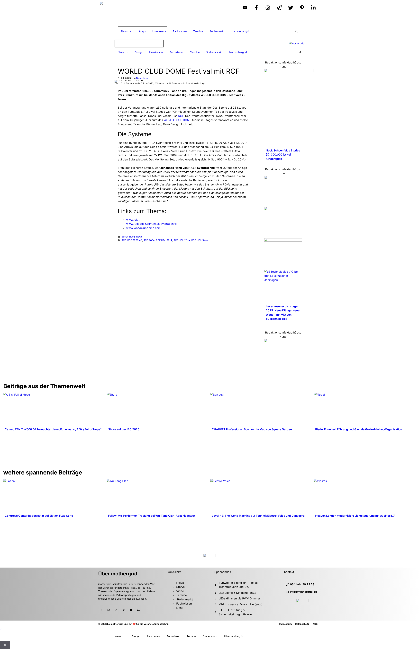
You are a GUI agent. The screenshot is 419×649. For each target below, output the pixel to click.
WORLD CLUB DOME (177, 120)
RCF (180, 116)
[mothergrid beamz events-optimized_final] (283, 341)
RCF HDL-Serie (199, 240)
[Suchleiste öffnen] (296, 31)
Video (180, 591)
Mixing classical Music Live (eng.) (240, 604)
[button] (1, 629)
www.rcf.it (132, 219)
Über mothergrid (240, 31)
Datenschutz (302, 624)
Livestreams (159, 31)
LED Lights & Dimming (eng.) (237, 592)
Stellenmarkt (217, 31)
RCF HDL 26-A (182, 240)
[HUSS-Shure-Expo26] (283, 209)
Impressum (285, 624)
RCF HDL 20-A (164, 240)
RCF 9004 (149, 240)
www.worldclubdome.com (143, 228)
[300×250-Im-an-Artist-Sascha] (288, 71)
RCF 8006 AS (134, 240)
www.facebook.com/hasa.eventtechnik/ (152, 223)
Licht (179, 607)
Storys (142, 31)
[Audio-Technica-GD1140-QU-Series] (283, 178)
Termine (198, 31)
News (124, 31)
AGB (315, 624)
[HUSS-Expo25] (283, 240)
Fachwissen (180, 31)
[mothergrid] (296, 43)
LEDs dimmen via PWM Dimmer (239, 598)
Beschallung (128, 236)
